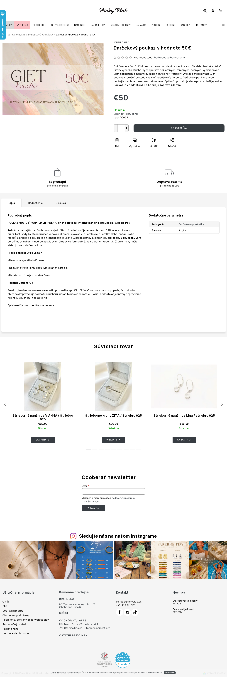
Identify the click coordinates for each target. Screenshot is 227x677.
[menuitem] (7, 25)
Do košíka (176, 128)
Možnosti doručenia (126, 113)
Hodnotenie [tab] (35, 203)
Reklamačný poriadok (15, 624)
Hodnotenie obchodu (15, 633)
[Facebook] (119, 612)
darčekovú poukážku (121, 237)
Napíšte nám (10, 628)
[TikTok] (135, 612)
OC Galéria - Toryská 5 (72, 620)
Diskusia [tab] (61, 203)
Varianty (41, 439)
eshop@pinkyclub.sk (129, 601)
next (222, 404)
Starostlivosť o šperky (185, 601)
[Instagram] (127, 612)
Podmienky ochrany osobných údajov (25, 619)
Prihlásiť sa (93, 508)
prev (4, 404)
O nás (5, 601)
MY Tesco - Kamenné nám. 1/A (77, 604)
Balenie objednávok (184, 609)
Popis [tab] (11, 203)
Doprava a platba (12, 610)
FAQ (4, 606)
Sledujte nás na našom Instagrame (118, 536)
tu (161, 672)
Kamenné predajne (74, 592)
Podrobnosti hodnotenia (169, 57)
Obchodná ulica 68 (70, 607)
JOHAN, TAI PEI (121, 42)
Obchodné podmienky (16, 615)
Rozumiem (169, 672)
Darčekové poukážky (191, 224)
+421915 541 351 (125, 605)
